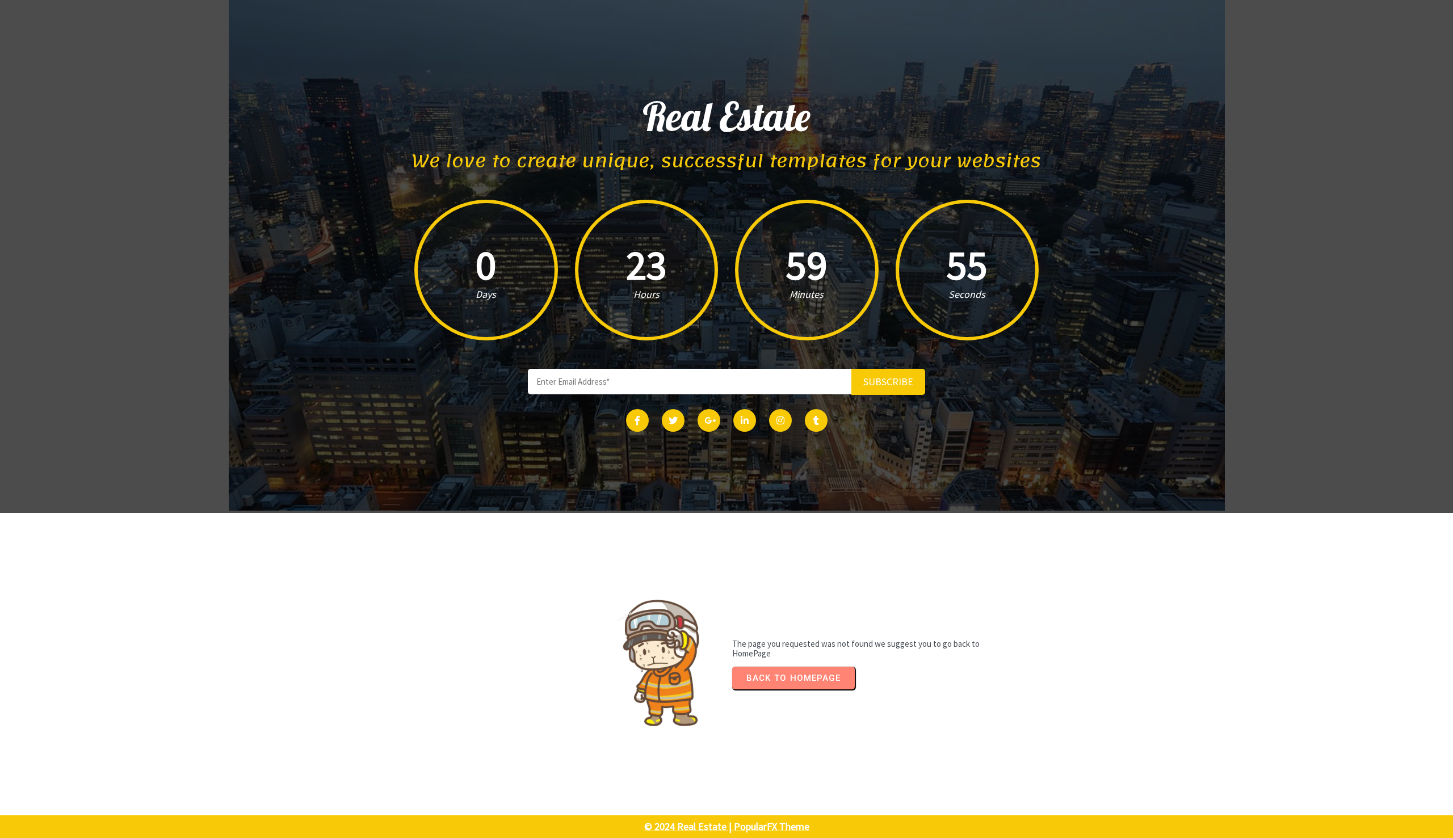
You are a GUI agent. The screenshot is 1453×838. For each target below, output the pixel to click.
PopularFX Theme (771, 826)
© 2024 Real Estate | (689, 826)
